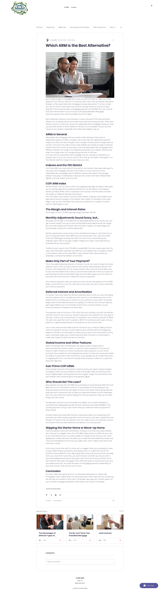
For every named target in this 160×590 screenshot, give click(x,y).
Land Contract (105, 533)
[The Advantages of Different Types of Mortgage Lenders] (50, 522)
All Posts (39, 27)
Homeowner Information (79, 27)
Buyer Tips (51, 27)
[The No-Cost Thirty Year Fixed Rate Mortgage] (80, 522)
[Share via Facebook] (47, 495)
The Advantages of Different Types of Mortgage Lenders (47, 534)
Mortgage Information (53, 489)
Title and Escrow (99, 27)
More (112, 27)
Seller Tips (62, 27)
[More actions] (113, 40)
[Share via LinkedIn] (56, 495)
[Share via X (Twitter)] (51, 495)
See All (121, 511)
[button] (121, 27)
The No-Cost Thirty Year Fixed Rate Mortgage (79, 534)
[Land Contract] (110, 522)
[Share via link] (60, 495)
